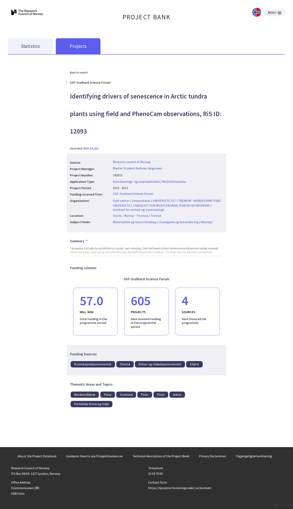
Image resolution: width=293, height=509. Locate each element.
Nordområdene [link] (84, 395)
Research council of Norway (132, 162)
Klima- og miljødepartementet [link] (160, 364)
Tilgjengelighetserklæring (253, 456)
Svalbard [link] (126, 395)
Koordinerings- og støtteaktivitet (136, 182)
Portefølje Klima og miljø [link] (91, 404)
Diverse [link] (125, 364)
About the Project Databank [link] (37, 456)
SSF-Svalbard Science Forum (133, 194)
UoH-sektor (121, 201)
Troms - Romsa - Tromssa (130, 216)
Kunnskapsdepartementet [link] (92, 364)
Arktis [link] (177, 395)
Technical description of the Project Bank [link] (160, 456)
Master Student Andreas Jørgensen (137, 168)
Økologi (206, 222)
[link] (256, 13)
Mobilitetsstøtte (174, 182)
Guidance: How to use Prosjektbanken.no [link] (94, 456)
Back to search (79, 72)
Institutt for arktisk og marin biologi (138, 210)
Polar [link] (107, 395)
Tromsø (155, 216)
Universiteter (141, 201)
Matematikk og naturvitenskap (135, 222)
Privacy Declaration (212, 456)
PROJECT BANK (147, 17)
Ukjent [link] (194, 364)
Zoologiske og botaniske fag (179, 222)
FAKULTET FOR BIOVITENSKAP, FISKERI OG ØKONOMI (172, 205)
